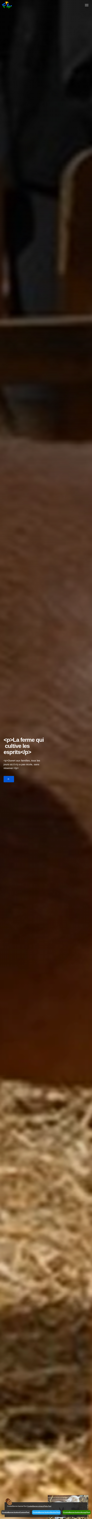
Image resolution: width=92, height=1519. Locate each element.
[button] (86, 5)
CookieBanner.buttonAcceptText (76, 1512)
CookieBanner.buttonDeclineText (46, 1512)
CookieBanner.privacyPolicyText (39, 1506)
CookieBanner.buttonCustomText (15, 1512)
